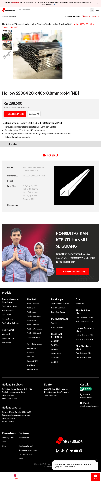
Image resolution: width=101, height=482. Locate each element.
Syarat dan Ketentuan (28, 450)
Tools (21, 458)
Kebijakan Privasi (25, 446)
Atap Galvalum (57, 327)
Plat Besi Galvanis (34, 316)
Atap (78, 299)
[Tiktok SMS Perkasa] (62, 451)
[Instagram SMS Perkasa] (81, 451)
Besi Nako (31, 365)
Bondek (54, 323)
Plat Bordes (31, 312)
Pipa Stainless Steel (83, 347)
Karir (4, 442)
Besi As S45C (32, 361)
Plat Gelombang (59, 319)
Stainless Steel (21, 24)
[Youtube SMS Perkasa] (76, 451)
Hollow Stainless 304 (61, 24)
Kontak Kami (24, 437)
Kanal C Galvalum (58, 308)
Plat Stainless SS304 (84, 317)
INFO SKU (12, 143)
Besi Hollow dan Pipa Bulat (10, 300)
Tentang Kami (8, 437)
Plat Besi (31, 299)
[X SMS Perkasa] (72, 451)
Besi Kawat (8, 330)
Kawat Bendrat (8, 338)
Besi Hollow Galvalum (60, 303)
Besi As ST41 (32, 357)
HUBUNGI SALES (15, 114)
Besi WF (54, 349)
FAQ (20, 442)
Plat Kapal (31, 308)
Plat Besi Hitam (33, 303)
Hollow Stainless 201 (84, 335)
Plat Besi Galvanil (34, 333)
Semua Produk (10, 16)
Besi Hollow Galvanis (10, 323)
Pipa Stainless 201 (83, 353)
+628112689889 (92, 16)
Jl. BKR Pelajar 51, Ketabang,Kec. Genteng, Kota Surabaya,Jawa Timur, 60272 (56, 392)
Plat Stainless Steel (83, 311)
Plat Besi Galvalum (34, 329)
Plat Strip (30, 352)
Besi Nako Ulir (32, 369)
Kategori (10, 24)
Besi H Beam (56, 353)
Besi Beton (31, 348)
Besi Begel (6, 342)
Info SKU (15, 479)
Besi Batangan (34, 344)
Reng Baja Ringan (58, 312)
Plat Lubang (31, 320)
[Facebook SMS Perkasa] (67, 451)
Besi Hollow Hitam (9, 306)
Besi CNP (55, 341)
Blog (4, 446)
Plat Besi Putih (33, 324)
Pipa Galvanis (7, 319)
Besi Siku (55, 345)
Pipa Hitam (6, 314)
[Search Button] (92, 10)
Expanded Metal (33, 337)
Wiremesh (6, 334)
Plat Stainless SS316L (85, 321)
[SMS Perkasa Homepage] (8, 10)
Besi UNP (55, 358)
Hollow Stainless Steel (40, 24)
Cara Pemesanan (25, 454)
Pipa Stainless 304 (83, 357)
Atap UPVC (80, 303)
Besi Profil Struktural (56, 335)
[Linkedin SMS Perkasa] (58, 451)
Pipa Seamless (8, 310)
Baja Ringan (57, 299)
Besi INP (54, 362)
